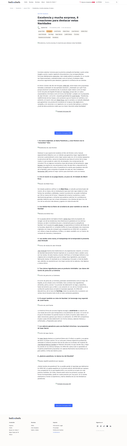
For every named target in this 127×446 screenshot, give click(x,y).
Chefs (25, 2)
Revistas (37, 2)
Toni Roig (66, 92)
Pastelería (18, 8)
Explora (11, 425)
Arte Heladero (35, 427)
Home (11, 8)
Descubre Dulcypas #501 (63, 133)
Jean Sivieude (42, 251)
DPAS (32, 425)
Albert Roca (60, 100)
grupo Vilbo (27, 8)
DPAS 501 (66, 85)
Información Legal (58, 425)
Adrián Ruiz (67, 219)
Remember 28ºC (43, 171)
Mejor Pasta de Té (14, 432)
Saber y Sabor (35, 430)
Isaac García (43, 338)
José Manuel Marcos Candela (47, 344)
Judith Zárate (58, 225)
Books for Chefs (50, 2)
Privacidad (56, 427)
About (43, 2)
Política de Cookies (58, 430)
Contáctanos (56, 432)
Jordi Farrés (76, 96)
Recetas (31, 2)
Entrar (100, 2)
